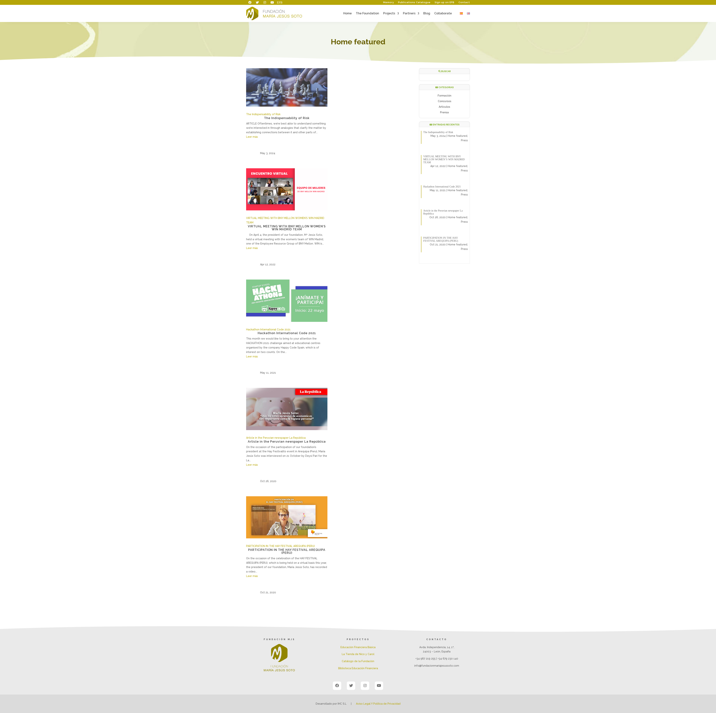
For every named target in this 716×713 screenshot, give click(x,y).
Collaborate (443, 13)
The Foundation (367, 13)
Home (347, 13)
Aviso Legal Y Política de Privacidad (378, 703)
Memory (388, 2)
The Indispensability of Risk (263, 114)
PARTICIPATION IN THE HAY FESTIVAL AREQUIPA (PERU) (280, 546)
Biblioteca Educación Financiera (358, 668)
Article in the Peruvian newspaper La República (276, 437)
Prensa (444, 112)
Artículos (444, 106)
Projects (389, 13)
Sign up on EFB (444, 2)
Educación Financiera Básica (358, 647)
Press (464, 140)
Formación (444, 95)
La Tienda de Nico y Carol (358, 654)
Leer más (252, 136)
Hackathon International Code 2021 (268, 329)
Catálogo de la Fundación (358, 661)
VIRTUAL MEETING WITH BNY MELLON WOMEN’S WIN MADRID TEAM (287, 228)
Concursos (444, 101)
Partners (409, 13)
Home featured (457, 135)
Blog (426, 13)
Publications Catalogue (414, 2)
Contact (464, 2)
